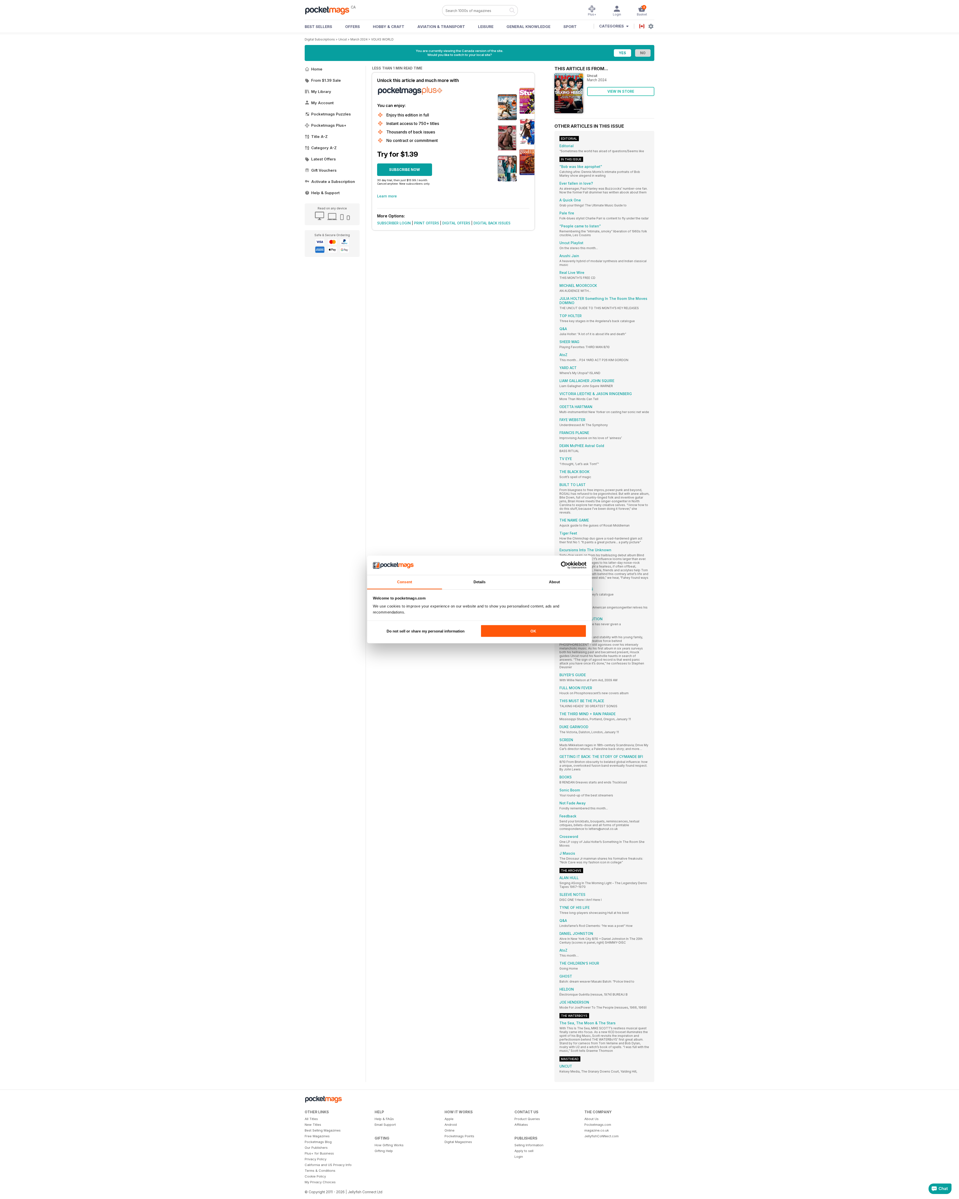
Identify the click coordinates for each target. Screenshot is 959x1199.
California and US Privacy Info (328, 1165)
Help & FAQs (384, 1119)
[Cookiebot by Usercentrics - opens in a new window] (564, 565)
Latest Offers (323, 159)
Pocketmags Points (459, 1136)
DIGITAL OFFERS (456, 223)
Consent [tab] (404, 582)
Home (316, 69)
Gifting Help (384, 1151)
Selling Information (528, 1145)
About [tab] (554, 582)
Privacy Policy (315, 1159)
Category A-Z (324, 147)
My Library (321, 91)
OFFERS (352, 26)
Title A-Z (319, 136)
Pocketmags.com (597, 1125)
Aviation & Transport (441, 26)
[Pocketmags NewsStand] (330, 10)
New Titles (313, 1125)
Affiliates (521, 1125)
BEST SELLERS (318, 26)
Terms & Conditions (320, 1171)
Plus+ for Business (319, 1153)
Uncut (342, 39)
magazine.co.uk (596, 1130)
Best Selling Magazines (323, 1130)
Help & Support (325, 192)
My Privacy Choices (320, 1182)
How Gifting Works (389, 1145)
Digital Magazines (458, 1142)
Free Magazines (317, 1136)
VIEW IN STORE (620, 91)
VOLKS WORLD (382, 39)
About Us (591, 1119)
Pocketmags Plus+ (328, 125)
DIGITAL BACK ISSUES (492, 223)
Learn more (387, 196)
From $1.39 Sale (326, 80)
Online (450, 1130)
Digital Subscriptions (320, 39)
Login (518, 1157)
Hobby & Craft (388, 26)
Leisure (485, 26)
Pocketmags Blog (318, 1142)
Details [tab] (480, 582)
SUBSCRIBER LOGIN (394, 223)
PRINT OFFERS (426, 223)
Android (451, 1125)
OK (533, 631)
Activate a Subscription (333, 181)
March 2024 (359, 39)
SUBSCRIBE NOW (404, 169)
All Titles (311, 1119)
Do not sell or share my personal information (426, 631)
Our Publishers (316, 1148)
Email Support (385, 1125)
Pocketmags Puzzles (331, 114)
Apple (449, 1119)
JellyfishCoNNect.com (601, 1136)
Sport (570, 26)
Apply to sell (523, 1151)
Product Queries (527, 1119)
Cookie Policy (315, 1176)
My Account (322, 102)
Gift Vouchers (324, 170)
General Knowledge (528, 26)
